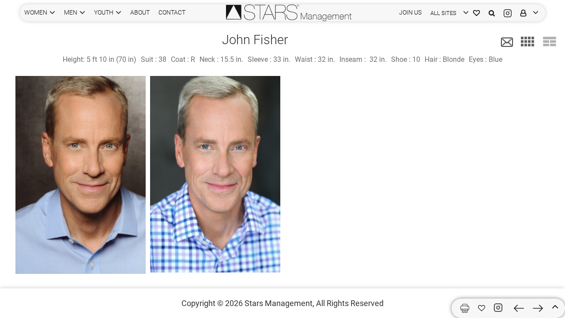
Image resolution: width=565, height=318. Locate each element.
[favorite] (481, 308)
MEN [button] (70, 12)
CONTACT (171, 12)
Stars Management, (279, 303)
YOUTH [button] (103, 12)
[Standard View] (549, 41)
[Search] (491, 12)
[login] (527, 12)
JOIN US (410, 12)
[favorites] (476, 12)
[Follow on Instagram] (499, 308)
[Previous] (519, 308)
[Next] (538, 308)
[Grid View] (527, 41)
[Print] (464, 308)
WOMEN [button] (35, 12)
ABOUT (140, 12)
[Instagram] (507, 12)
